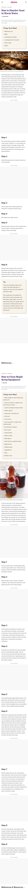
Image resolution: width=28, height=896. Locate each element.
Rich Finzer (5, 382)
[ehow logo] (14, 2)
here (6, 22)
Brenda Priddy (5, 16)
